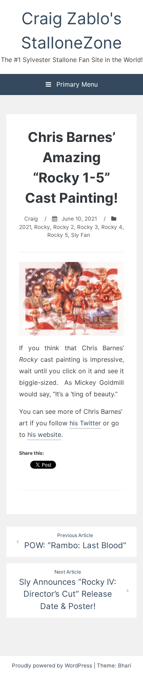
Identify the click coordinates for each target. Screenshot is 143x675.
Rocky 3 (87, 227)
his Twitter (85, 423)
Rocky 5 (57, 235)
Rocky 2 (63, 227)
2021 (25, 227)
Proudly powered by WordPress (53, 665)
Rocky (42, 227)
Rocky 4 (111, 227)
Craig (31, 218)
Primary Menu (76, 84)
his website (44, 434)
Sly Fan (80, 235)
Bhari (124, 665)
